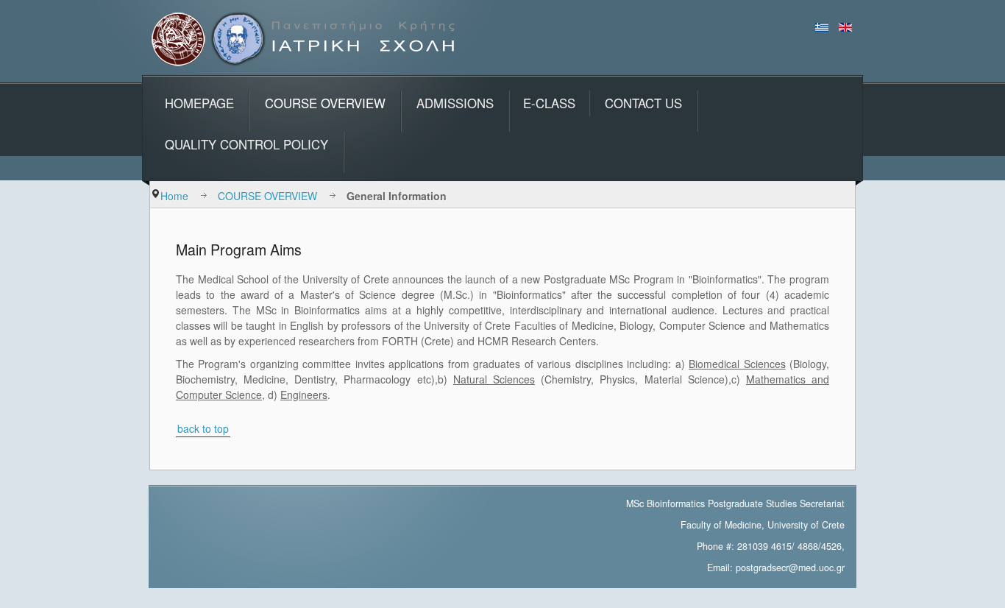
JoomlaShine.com (564, 597)
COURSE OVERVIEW (267, 195)
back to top (203, 428)
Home (174, 195)
